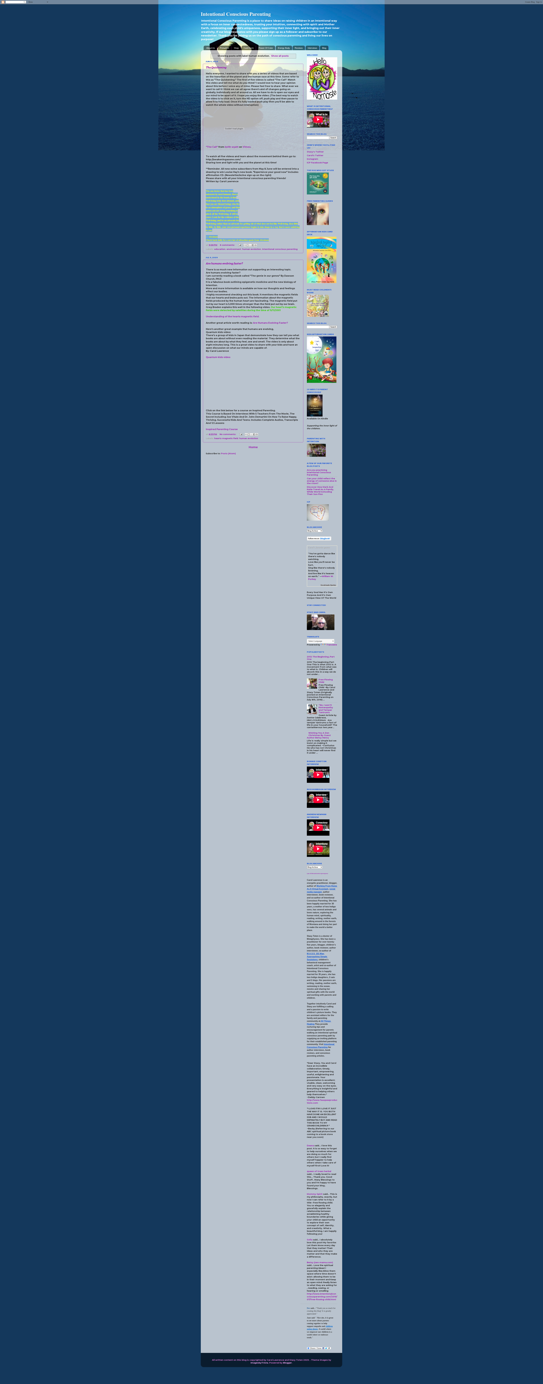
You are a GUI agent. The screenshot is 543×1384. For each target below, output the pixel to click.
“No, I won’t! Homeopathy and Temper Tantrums (326, 709)
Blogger (287, 1363)
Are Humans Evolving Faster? (270, 323)
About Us (210, 48)
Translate (331, 644)
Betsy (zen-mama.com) (320, 1262)
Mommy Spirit (315, 1194)
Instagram (312, 159)
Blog (324, 48)
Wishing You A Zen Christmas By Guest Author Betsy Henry (319, 735)
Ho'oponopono (323, 873)
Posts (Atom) (228, 453)
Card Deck (249, 48)
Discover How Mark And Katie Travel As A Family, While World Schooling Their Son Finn (320, 491)
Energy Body (284, 48)
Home (253, 447)
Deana (310, 1145)
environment (234, 249)
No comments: (228, 434)
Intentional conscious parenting (280, 249)
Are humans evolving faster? (224, 263)
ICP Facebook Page (317, 162)
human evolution (251, 249)
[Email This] (244, 245)
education (219, 249)
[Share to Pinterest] (255, 245)
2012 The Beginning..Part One (321, 657)
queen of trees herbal (319, 1171)
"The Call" (212, 147)
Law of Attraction (312, 873)
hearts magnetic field (226, 438)
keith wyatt (231, 147)
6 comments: (227, 245)
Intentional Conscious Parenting (236, 14)
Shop (236, 48)
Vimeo (247, 147)
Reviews (299, 48)
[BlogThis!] (247, 245)
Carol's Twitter (315, 155)
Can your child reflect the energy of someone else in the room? (322, 481)
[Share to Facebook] (252, 245)
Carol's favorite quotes (319, 547)
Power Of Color (266, 48)
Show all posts (279, 56)
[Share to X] (250, 245)
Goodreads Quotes (328, 585)
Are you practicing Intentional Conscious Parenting (319, 472)
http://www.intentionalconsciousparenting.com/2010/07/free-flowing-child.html (322, 1297)
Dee (308, 1308)
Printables (224, 48)
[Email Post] (239, 245)
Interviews (312, 48)
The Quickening (216, 67)
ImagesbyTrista (259, 1363)
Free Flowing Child (326, 680)
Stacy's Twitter (315, 152)
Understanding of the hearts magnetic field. (232, 316)
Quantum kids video (218, 357)
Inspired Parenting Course (222, 429)
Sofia (309, 1239)
